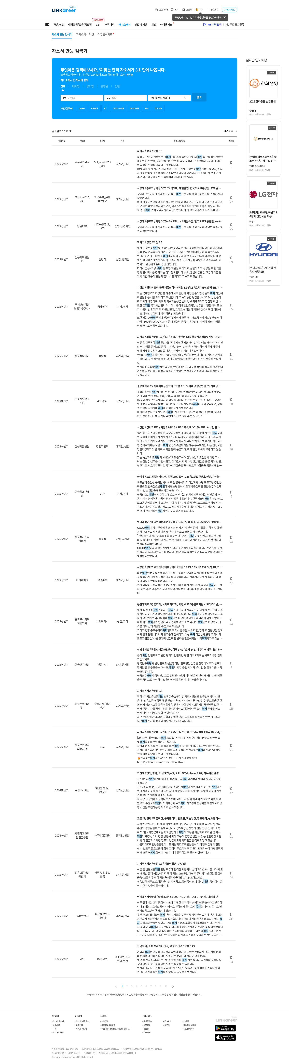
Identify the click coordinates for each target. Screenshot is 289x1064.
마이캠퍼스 (166, 24)
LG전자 (82, 108)
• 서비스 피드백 (81, 1028)
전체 (63, 86)
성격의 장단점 (118, 108)
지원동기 (94, 108)
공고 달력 (163, 9)
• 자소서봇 (146, 1032)
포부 (146, 108)
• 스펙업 (186, 1021)
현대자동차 (134, 108)
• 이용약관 (104, 1021)
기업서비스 (229, 9)
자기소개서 (124, 24)
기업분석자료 (105, 34)
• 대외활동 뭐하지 (189, 1025)
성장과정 (158, 108)
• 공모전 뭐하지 (189, 1028)
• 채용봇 (145, 1028)
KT (105, 108)
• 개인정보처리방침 (107, 1025)
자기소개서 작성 (85, 34)
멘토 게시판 (141, 24)
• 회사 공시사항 (58, 1032)
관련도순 (228, 131)
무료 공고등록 (237, 24)
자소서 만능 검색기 (62, 34)
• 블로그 (166, 1025)
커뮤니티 (109, 24)
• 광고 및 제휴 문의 (82, 1021)
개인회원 (214, 9)
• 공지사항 (56, 1025)
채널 (153, 24)
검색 (199, 97)
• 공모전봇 (146, 1025)
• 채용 (54, 1028)
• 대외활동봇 (147, 1021)
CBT (98, 23)
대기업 (75, 86)
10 (166, 986)
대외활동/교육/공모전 (80, 24)
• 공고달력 (167, 1021)
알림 (176, 9)
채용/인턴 (59, 24)
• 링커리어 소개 (58, 1021)
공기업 (90, 86)
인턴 (117, 86)
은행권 (104, 86)
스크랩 (189, 9)
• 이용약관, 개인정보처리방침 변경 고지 (115, 1028)
